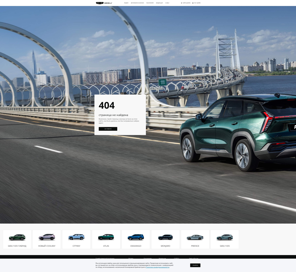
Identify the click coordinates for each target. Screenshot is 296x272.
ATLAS (106, 246)
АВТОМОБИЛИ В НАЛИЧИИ (137, 3)
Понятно (195, 265)
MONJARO (165, 246)
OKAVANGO (135, 246)
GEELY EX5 (225, 246)
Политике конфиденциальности (157, 267)
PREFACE (195, 246)
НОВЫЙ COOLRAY (46, 246)
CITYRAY (76, 246)
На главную (108, 129)
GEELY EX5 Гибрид (17, 246)
